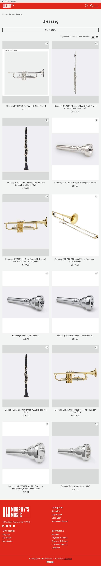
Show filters (50, 30)
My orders (6, 538)
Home (4, 14)
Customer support (59, 544)
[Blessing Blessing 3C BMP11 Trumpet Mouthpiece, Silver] (75, 149)
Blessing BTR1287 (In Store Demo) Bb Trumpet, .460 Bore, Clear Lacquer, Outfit (25, 260)
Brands (11, 14)
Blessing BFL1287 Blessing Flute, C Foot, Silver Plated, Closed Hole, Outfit (75, 107)
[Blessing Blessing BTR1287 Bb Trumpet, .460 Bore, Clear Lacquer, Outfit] (75, 376)
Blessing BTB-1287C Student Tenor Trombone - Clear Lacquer (75, 260)
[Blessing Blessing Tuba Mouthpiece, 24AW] (75, 453)
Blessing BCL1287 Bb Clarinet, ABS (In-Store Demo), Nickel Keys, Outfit (26, 183)
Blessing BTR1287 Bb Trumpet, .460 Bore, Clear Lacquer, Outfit (75, 411)
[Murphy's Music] (8, 5)
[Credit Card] (51, 562)
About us (55, 534)
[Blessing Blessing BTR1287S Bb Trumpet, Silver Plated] (25, 72)
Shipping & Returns (60, 541)
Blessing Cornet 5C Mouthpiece (26, 335)
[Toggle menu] (96, 5)
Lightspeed (68, 559)
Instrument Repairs (60, 521)
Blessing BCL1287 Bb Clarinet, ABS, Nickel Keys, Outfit (26, 411)
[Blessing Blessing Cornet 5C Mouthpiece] (25, 302)
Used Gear (56, 518)
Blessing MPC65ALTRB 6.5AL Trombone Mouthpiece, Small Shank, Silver (25, 487)
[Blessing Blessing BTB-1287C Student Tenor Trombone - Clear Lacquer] (75, 225)
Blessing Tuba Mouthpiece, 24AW (75, 486)
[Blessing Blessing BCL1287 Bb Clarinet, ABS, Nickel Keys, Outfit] (25, 376)
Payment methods (59, 538)
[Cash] (48, 562)
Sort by (74, 37)
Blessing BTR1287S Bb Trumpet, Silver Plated (26, 106)
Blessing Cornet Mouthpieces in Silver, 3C (75, 335)
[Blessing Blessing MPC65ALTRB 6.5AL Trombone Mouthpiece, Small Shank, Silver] (25, 453)
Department (57, 514)
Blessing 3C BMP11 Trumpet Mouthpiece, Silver (75, 182)
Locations (56, 548)
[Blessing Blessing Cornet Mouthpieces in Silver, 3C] (75, 302)
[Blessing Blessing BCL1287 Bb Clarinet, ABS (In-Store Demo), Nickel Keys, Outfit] (25, 149)
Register (6, 534)
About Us (56, 511)
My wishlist (7, 541)
